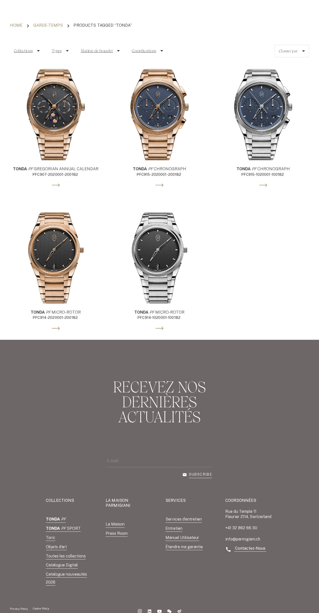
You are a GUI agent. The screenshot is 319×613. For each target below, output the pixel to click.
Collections (23, 50)
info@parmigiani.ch (242, 539)
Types (57, 50)
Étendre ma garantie (184, 546)
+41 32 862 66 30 (241, 527)
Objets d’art (56, 546)
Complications (144, 50)
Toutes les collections (66, 556)
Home (16, 25)
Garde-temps (48, 25)
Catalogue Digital (62, 565)
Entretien (173, 528)
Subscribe (200, 474)
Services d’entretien (183, 519)
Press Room (117, 533)
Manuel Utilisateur (182, 537)
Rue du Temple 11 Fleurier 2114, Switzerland (248, 514)
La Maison (115, 524)
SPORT (63, 528)
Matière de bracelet (97, 50)
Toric (50, 537)
